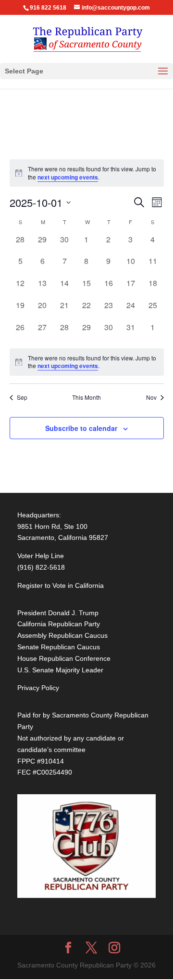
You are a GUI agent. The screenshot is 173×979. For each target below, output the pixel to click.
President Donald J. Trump (58, 613)
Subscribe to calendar (81, 428)
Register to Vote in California (60, 585)
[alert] (87, 362)
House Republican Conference (64, 658)
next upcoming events (67, 177)
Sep (22, 397)
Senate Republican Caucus (58, 647)
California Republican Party (58, 624)
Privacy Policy (38, 688)
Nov (151, 397)
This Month (86, 397)
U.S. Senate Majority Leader (60, 670)
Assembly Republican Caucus (62, 635)
